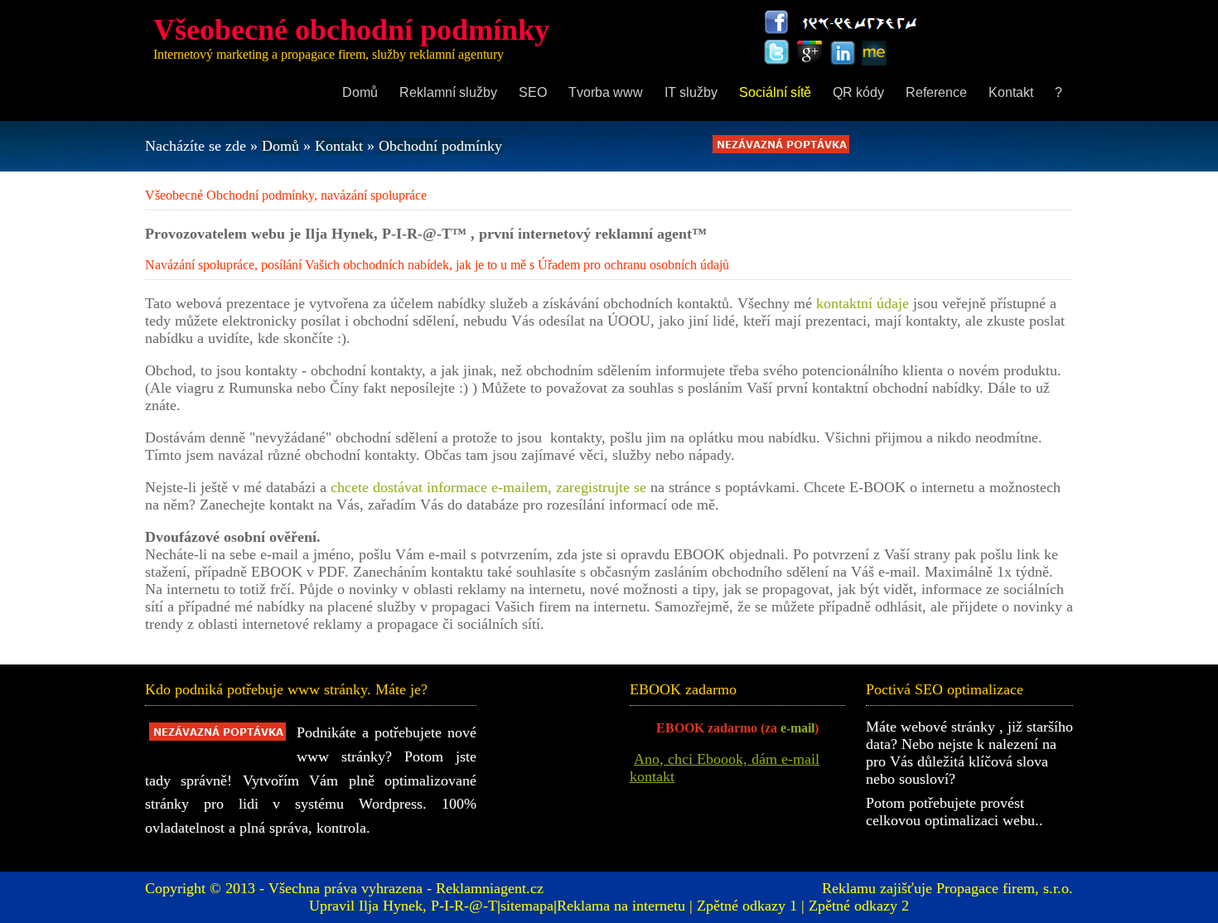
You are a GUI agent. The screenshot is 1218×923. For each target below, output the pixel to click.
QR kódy (858, 92)
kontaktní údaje (862, 303)
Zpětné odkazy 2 (859, 905)
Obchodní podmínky (440, 146)
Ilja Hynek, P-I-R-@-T (428, 905)
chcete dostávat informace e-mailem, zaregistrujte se (488, 487)
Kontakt (1010, 92)
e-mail (797, 728)
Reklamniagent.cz (490, 888)
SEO (533, 92)
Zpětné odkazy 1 (747, 905)
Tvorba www (605, 92)
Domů (360, 92)
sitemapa (526, 905)
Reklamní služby (448, 92)
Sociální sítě (775, 92)
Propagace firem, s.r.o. (1004, 888)
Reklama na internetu (621, 905)
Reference (936, 92)
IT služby (691, 92)
